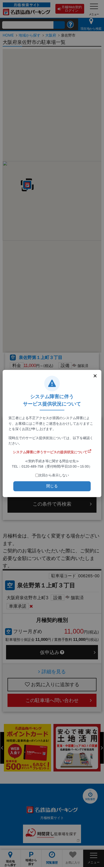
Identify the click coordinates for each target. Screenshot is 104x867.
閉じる (52, 486)
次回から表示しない (53, 475)
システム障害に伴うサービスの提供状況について (50, 452)
